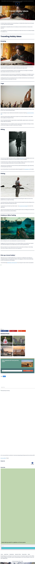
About (29, 554)
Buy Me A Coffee (18, 554)
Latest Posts (6, 554)
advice (4, 376)
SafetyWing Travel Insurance (12, 262)
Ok (17, 3)
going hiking (22, 158)
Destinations (12, 554)
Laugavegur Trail (27, 169)
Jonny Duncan (15, 14)
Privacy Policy (24, 554)
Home (2, 554)
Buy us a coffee (3, 458)
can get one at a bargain (23, 205)
